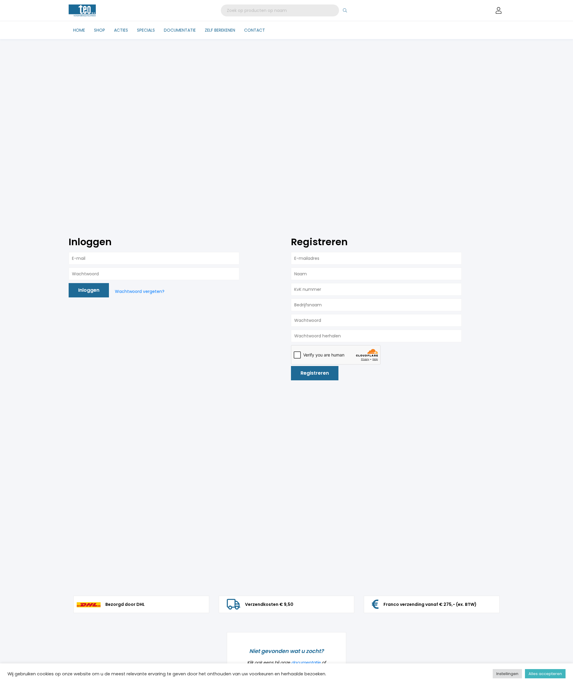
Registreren (315, 373)
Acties (121, 30)
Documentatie (180, 30)
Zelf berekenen (220, 30)
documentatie (306, 663)
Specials (146, 30)
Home (79, 30)
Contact (254, 30)
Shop (99, 30)
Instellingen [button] (507, 674)
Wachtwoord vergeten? (139, 291)
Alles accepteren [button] (545, 674)
